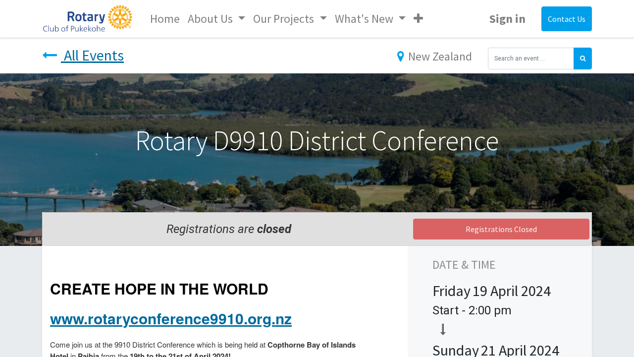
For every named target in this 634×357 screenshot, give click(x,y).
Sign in (507, 18)
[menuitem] (165, 19)
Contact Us (566, 19)
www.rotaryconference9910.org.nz (171, 318)
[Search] (583, 58)
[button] (418, 19)
